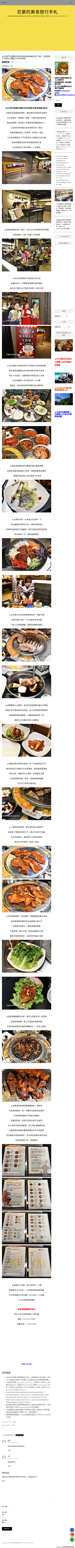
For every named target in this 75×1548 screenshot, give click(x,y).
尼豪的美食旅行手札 (37, 12)
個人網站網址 (4, 1521)
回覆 (9, 1450)
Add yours (19, 1435)
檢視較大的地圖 (26, 1364)
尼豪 (13, 62)
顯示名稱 (5, 1506)
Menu (6, 3)
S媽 (9, 1456)
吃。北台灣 (5, 62)
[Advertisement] (37, 31)
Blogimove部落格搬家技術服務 (65, 1547)
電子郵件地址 (4, 1513)
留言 (3, 1481)
